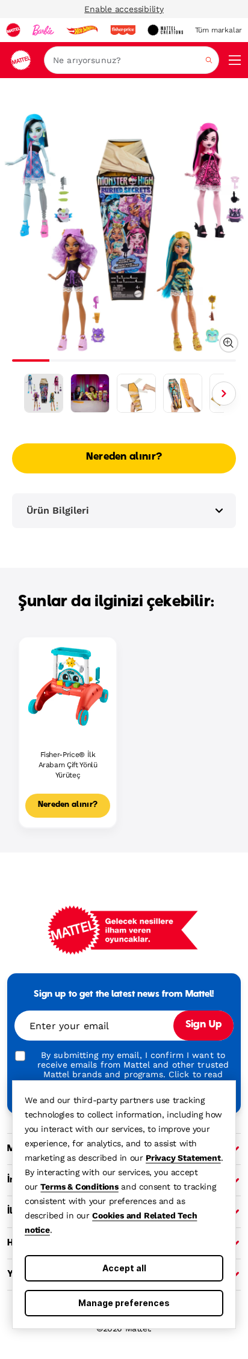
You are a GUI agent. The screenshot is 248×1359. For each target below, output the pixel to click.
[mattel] (13, 30)
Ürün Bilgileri (57, 510)
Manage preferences (124, 1303)
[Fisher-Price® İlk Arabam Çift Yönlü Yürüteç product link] (67, 685)
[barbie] (43, 30)
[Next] (224, 394)
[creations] (165, 30)
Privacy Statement (183, 1158)
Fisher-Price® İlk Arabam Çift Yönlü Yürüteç (68, 764)
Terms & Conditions (79, 1186)
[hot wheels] (82, 30)
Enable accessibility (124, 9)
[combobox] (131, 60)
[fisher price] (122, 30)
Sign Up (203, 1025)
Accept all (124, 1268)
